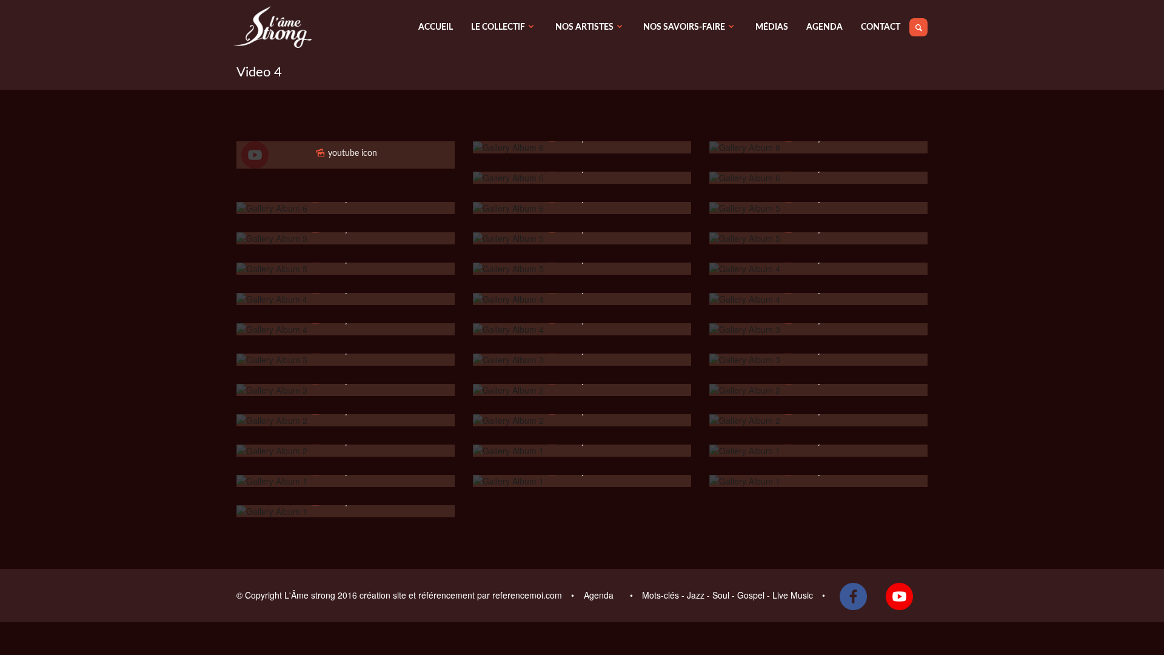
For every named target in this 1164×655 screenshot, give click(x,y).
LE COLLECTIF (498, 27)
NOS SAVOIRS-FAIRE (684, 27)
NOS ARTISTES (584, 27)
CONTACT (880, 27)
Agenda (600, 595)
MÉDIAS (771, 27)
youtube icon (351, 153)
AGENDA (824, 27)
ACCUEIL (435, 27)
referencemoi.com (528, 595)
